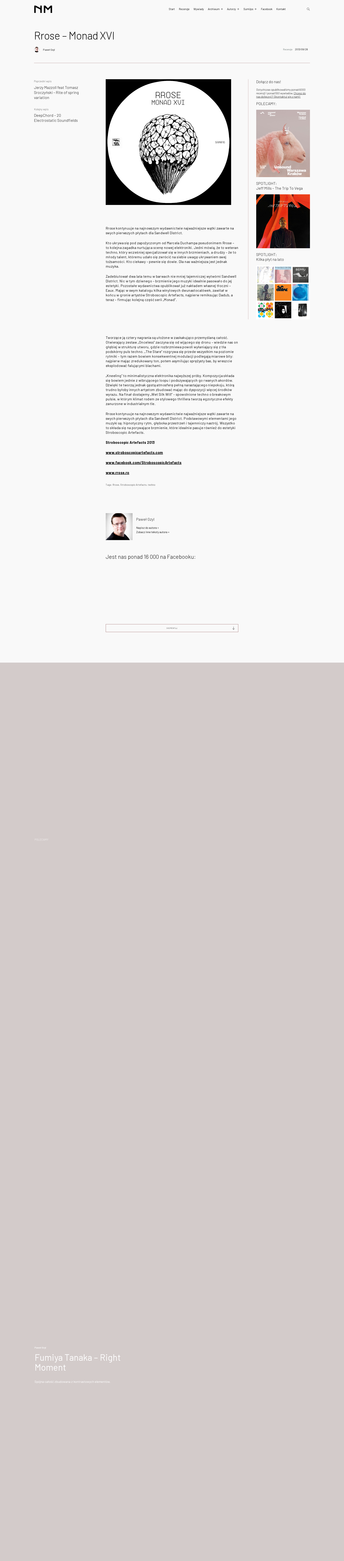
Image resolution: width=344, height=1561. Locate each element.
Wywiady (199, 9)
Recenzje (184, 9)
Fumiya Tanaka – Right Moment (78, 1362)
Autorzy (231, 9)
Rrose (116, 484)
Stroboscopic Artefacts (133, 484)
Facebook (266, 9)
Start (172, 9)
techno (151, 484)
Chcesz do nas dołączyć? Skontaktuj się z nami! (281, 94)
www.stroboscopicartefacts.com (134, 452)
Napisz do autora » (147, 527)
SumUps (248, 9)
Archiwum (214, 9)
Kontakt (281, 9)
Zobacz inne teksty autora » (152, 532)
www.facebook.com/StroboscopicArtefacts (143, 462)
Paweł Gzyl (49, 49)
